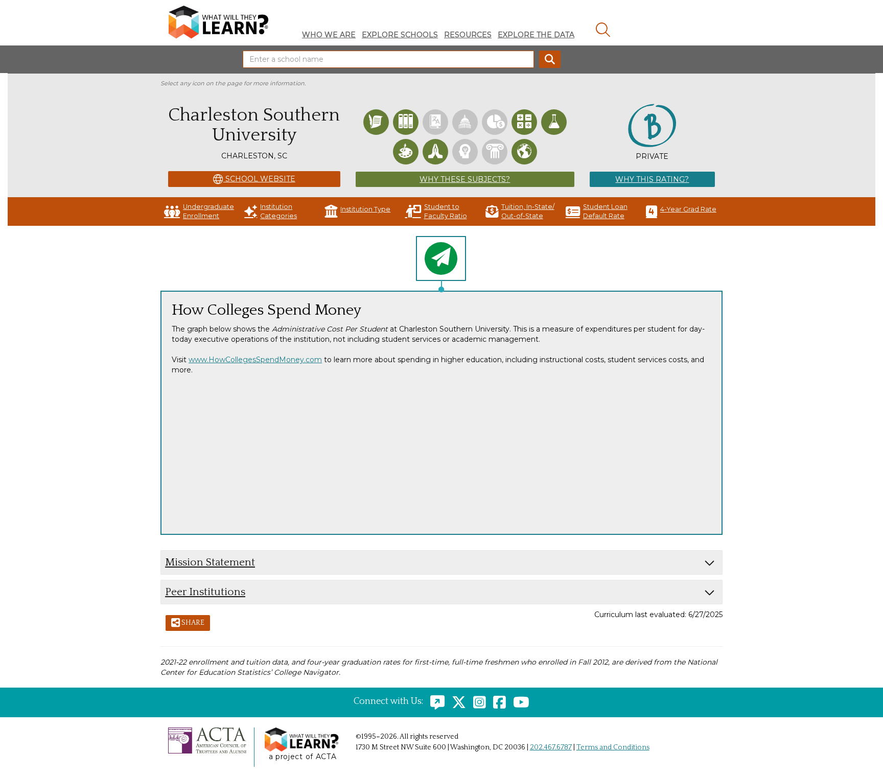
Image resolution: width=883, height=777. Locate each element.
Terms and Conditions (612, 747)
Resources (468, 34)
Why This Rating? (652, 179)
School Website (259, 178)
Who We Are (329, 34)
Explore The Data (536, 34)
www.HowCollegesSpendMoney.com (255, 359)
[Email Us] (435, 701)
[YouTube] (518, 701)
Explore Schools (400, 34)
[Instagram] (477, 701)
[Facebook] (497, 701)
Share (192, 623)
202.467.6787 (551, 747)
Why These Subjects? (465, 179)
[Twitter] (456, 701)
